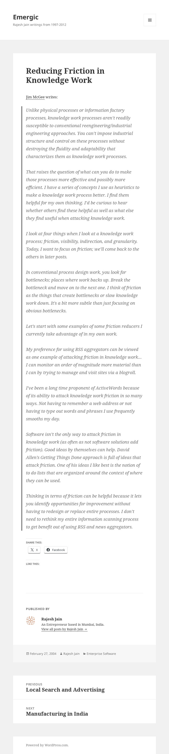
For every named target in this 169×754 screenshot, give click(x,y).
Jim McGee (35, 96)
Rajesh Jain (71, 653)
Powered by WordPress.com (47, 745)
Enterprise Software (101, 653)
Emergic (26, 17)
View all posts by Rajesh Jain (62, 629)
